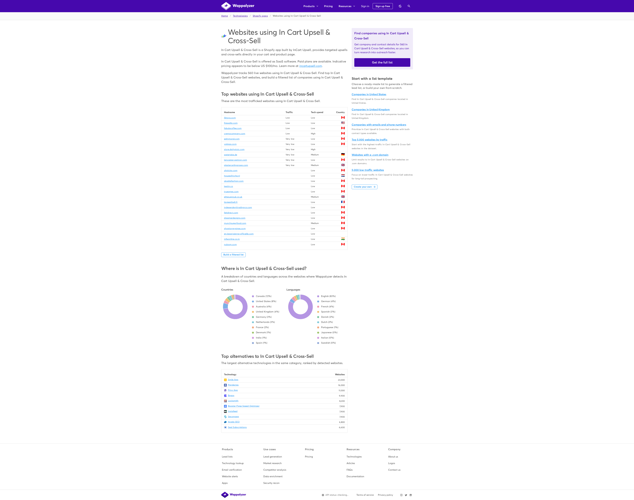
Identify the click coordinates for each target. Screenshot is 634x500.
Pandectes (233, 385)
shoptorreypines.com (235, 228)
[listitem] (234, 456)
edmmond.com (232, 139)
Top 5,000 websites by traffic (369, 139)
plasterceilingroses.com (236, 165)
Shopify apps (260, 16)
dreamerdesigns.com (235, 218)
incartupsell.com (310, 66)
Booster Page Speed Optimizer (244, 406)
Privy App (233, 390)
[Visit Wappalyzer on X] (406, 495)
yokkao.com (230, 144)
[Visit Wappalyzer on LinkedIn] (410, 495)
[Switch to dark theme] (400, 6)
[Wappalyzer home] (237, 6)
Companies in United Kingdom (371, 109)
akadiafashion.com (234, 181)
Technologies (240, 16)
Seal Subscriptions (237, 427)
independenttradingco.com (238, 207)
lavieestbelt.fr (231, 202)
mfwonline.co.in (232, 239)
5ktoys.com (230, 118)
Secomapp (233, 416)
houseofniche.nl (232, 176)
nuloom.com (230, 244)
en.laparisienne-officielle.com (239, 234)
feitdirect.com (231, 212)
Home (224, 16)
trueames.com (231, 191)
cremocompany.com (234, 133)
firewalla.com (231, 123)
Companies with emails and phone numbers (379, 124)
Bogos (231, 395)
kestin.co (228, 186)
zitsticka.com (230, 170)
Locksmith (233, 400)
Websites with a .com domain (370, 154)
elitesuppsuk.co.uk (233, 197)
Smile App (233, 379)
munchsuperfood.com (235, 223)
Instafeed (233, 411)
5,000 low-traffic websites (368, 170)
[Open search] (409, 6)
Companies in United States (369, 94)
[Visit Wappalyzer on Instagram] (401, 495)
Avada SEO (234, 422)
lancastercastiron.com (235, 160)
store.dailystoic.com (234, 149)
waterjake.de (230, 154)
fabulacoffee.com (233, 128)
